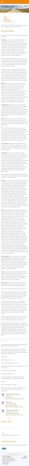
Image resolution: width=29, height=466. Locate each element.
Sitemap (9, 456)
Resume (6, 18)
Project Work (7, 19)
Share (4, 448)
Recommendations (8, 21)
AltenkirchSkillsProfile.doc (12, 405)
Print (5, 456)
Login (25, 456)
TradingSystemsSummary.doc (12, 413)
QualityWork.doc (10, 397)
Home (5, 16)
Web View (24, 457)
